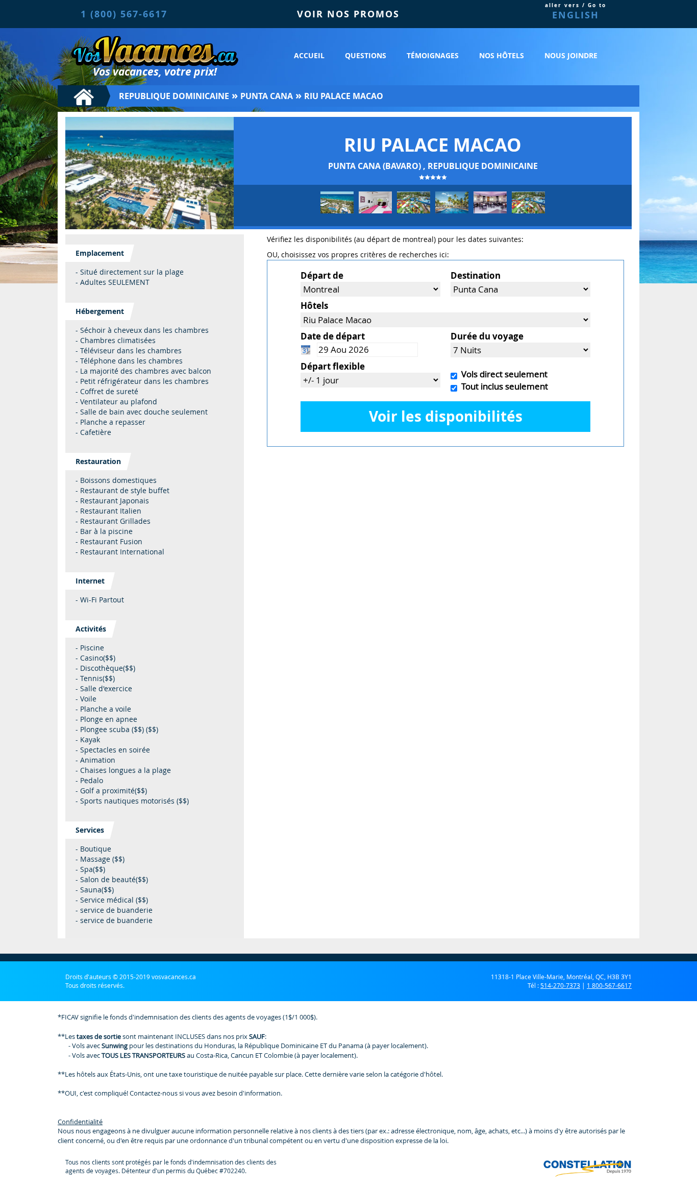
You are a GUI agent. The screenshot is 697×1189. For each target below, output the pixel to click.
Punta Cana (266, 96)
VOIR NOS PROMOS (348, 14)
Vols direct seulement (502, 374)
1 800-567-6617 (609, 985)
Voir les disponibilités (445, 416)
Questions (365, 55)
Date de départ (333, 336)
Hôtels (314, 305)
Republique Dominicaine (174, 96)
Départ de (322, 275)
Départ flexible (333, 366)
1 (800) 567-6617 (124, 14)
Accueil (309, 55)
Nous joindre (571, 55)
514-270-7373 (560, 985)
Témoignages (433, 55)
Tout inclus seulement (502, 386)
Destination (476, 275)
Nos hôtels (501, 55)
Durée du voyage (487, 336)
